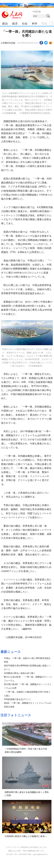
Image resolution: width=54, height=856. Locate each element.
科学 (34, 23)
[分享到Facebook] (41, 43)
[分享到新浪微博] (50, 43)
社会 (24, 23)
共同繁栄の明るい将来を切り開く (19, 673)
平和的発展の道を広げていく (17, 699)
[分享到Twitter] (46, 43)
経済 (15, 23)
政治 (5, 23)
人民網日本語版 (8, 42)
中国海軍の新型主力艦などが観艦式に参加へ (26, 836)
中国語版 (36, 11)
